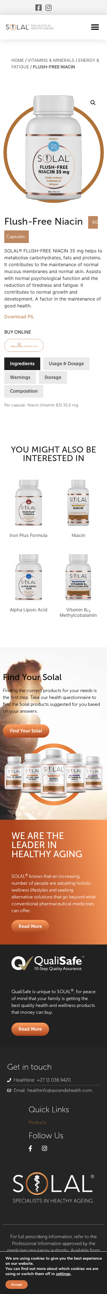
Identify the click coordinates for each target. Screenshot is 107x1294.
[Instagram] (49, 8)
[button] (94, 27)
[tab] (22, 363)
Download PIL (19, 316)
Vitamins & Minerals (51, 60)
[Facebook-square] (39, 8)
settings (63, 1274)
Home (17, 60)
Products (38, 1122)
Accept (16, 1284)
